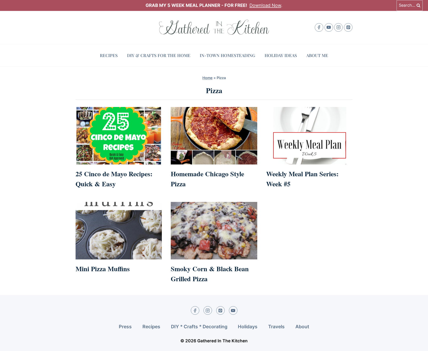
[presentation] (119, 135)
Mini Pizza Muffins (103, 268)
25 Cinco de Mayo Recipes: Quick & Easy (114, 179)
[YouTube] (329, 27)
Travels (276, 326)
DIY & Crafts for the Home (158, 55)
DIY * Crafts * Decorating (199, 326)
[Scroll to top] (416, 344)
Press (125, 326)
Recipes (109, 55)
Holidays (247, 326)
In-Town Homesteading (227, 55)
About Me (317, 55)
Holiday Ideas (281, 55)
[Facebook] (319, 27)
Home (207, 78)
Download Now (265, 5)
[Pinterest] (348, 27)
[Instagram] (338, 27)
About (302, 326)
